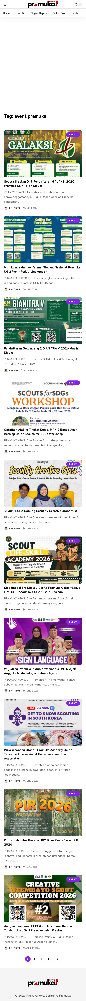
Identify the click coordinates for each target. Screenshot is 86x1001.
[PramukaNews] (43, 4)
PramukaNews (35, 995)
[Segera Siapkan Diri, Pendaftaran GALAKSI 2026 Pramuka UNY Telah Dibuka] (43, 153)
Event (73, 134)
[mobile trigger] (7, 4)
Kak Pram (14, 208)
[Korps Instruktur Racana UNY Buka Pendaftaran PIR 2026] (43, 812)
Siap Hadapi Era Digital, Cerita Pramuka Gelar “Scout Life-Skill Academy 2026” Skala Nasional (42, 590)
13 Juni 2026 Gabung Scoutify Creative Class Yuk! (40, 511)
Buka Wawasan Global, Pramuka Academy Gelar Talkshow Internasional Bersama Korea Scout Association (38, 754)
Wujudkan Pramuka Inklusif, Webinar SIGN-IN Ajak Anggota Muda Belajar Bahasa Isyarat (40, 671)
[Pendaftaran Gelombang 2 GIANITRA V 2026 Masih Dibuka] (43, 320)
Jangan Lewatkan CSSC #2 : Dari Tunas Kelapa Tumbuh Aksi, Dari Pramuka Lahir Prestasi (38, 928)
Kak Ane (13, 370)
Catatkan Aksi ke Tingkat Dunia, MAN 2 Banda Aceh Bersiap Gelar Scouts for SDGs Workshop (40, 432)
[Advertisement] (43, 62)
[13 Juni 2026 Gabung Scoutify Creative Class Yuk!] (43, 483)
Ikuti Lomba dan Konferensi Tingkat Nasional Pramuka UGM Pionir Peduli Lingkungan (42, 269)
